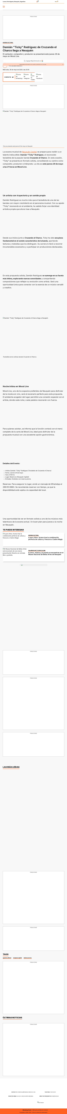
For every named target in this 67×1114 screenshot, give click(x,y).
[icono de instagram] (59, 6)
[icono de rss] (63, 6)
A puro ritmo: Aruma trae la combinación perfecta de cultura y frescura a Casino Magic (45, 538)
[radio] (32, 2)
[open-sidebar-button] (4, 7)
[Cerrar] (62, 64)
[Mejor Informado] (33, 6)
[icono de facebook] (52, 6)
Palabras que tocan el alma (36, 550)
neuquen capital (17, 957)
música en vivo (28, 957)
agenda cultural (7, 957)
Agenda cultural (33, 535)
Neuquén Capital (29, 152)
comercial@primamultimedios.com (23, 1092)
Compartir (7, 77)
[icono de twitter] (55, 6)
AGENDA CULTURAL (8, 42)
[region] (33, 28)
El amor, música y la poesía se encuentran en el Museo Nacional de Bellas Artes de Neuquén (45, 553)
